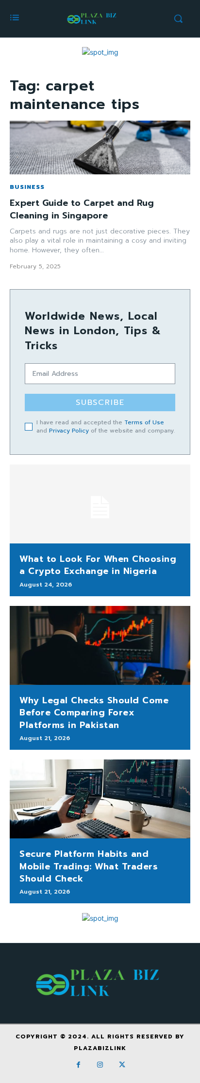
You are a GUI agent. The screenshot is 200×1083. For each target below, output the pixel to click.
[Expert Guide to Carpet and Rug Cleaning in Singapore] (100, 148)
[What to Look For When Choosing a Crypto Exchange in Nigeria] (100, 504)
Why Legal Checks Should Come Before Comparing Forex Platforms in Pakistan (93, 712)
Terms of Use (144, 422)
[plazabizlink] (93, 18)
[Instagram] (100, 1064)
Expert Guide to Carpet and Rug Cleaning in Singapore (82, 209)
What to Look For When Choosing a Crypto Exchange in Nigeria (97, 565)
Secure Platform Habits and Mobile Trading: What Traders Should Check (88, 866)
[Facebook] (78, 1064)
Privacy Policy (69, 430)
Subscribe (100, 402)
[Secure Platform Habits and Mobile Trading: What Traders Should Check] (100, 799)
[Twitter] (122, 1064)
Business (27, 187)
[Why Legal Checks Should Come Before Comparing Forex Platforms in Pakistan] (100, 645)
